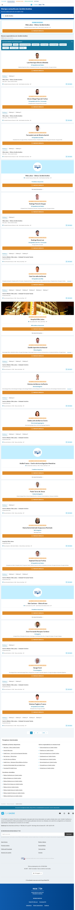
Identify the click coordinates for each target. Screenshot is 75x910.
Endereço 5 (32, 290)
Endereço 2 (11, 76)
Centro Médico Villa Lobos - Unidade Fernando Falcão (17, 257)
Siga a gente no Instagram (64, 813)
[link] (46, 733)
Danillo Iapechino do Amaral (37, 347)
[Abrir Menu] (2, 5)
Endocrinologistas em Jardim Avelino (48, 747)
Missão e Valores (42, 842)
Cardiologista (35, 44)
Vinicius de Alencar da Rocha (37, 384)
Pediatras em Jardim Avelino (46, 750)
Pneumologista (14, 47)
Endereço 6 (39, 290)
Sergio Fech (37, 668)
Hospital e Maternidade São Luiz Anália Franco (14, 765)
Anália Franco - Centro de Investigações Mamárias (15, 753)
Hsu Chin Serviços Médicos (10, 759)
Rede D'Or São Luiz (33, 902)
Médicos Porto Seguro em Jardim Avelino (13, 784)
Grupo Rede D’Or (45, 880)
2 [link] (34, 733)
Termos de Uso (41, 849)
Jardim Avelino (19, 803)
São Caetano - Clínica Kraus (10, 756)
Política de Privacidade (6, 849)
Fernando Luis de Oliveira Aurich (37, 135)
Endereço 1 (4, 76)
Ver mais (22, 47)
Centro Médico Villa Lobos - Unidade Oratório (15, 365)
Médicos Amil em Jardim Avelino (11, 787)
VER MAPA (70, 84)
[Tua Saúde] (8, 813)
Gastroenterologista (25, 44)
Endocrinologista (7, 44)
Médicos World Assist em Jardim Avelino (13, 796)
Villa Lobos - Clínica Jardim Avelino (37, 25)
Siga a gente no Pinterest (73, 813)
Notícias (36, 1)
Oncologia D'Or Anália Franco (10, 768)
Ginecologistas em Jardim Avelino (48, 759)
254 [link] (44, 733)
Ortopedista (63, 44)
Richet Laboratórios (38, 905)
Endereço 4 (25, 253)
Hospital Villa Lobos (6, 258)
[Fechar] (72, 41)
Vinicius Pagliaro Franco (37, 704)
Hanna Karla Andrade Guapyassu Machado (37, 528)
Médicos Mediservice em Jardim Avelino (13, 781)
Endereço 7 (45, 290)
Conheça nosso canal (60, 813)
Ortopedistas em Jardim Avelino (47, 765)
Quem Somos (4, 842)
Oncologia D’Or (42, 902)
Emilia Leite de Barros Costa (37, 421)
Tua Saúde (3, 1)
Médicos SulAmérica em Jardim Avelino (13, 775)
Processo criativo (5, 845)
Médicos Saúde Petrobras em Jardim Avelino (14, 793)
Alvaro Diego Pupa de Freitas (37, 99)
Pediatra (16, 44)
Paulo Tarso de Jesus (37, 491)
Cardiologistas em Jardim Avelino (48, 756)
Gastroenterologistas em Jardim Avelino (49, 753)
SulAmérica (29, 905)
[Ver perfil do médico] (37, 55)
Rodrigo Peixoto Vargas (37, 204)
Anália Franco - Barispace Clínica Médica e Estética (15, 762)
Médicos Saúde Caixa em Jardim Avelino (13, 790)
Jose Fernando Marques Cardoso (37, 632)
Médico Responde (29, 1)
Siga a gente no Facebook (68, 813)
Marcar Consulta (10, 803)
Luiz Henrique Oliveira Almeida (37, 63)
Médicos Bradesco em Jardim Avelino (12, 778)
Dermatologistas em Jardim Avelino (48, 762)
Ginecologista (44, 44)
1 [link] (31, 733)
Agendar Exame (19, 1)
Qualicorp (46, 905)
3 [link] (37, 733)
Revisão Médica (42, 845)
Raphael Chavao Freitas (37, 561)
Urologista (5, 47)
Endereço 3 (18, 112)
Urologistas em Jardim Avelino (47, 768)
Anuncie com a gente (6, 852)
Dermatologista (54, 44)
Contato (40, 852)
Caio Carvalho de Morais (37, 276)
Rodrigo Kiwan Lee (37, 240)
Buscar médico (11, 1)
